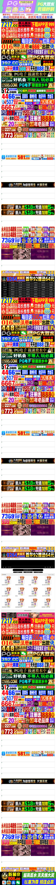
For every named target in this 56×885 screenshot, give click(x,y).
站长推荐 (5, 287)
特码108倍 (28, 572)
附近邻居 (12, 287)
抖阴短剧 (43, 296)
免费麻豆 (35, 294)
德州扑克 (28, 289)
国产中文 (12, 296)
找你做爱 (28, 287)
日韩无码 (51, 296)
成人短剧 (28, 296)
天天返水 (51, 289)
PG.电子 (38, 572)
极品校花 (35, 296)
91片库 (35, 291)
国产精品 (12, 282)
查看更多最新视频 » (28, 610)
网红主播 (20, 282)
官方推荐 (5, 289)
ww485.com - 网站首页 (11, 20)
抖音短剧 (12, 291)
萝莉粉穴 (43, 294)
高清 (45, 567)
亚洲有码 (35, 282)
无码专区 (5, 294)
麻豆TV (20, 291)
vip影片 (17, 572)
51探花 (28, 291)
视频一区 (5, 282)
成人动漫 (51, 282)
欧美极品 (43, 282)
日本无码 (28, 282)
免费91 (20, 294)
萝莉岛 (51, 291)
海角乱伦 (28, 294)
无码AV (5, 291)
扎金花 (43, 289)
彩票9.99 (35, 289)
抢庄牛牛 (20, 289)
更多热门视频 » (51, 574)
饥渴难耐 (20, 287)
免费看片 (12, 294)
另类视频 (8, 558)
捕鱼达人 (12, 289)
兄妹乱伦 (20, 296)
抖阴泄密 (51, 294)
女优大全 (43, 291)
